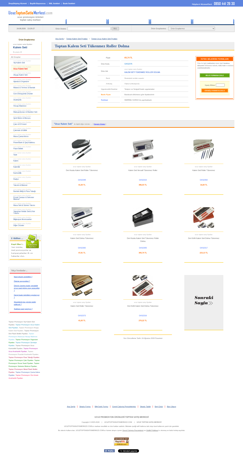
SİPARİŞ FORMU (129, 22)
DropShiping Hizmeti (18, 3)
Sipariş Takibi (145, 407)
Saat (22, 154)
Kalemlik (22, 166)
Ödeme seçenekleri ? (22, 281)
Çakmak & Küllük (22, 129)
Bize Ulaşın (171, 407)
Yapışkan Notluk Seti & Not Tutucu (24, 211)
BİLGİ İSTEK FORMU (171, 22)
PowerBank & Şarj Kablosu (24, 141)
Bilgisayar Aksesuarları (22, 218)
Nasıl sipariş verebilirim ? (23, 277)
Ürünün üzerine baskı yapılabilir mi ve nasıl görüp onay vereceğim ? (27, 288)
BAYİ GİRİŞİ (213, 22)
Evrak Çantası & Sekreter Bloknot (23, 197)
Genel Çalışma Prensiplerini (132, 430)
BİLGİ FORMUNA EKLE (215, 75)
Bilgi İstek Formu (101, 407)
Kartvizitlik (22, 172)
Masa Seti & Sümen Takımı (24, 204)
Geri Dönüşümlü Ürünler (23, 93)
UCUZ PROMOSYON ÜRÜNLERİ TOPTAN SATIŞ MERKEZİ (122, 417)
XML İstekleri (54, 3)
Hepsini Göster (99, 124)
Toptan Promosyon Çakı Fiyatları (21, 360)
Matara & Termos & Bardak (24, 87)
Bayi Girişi (159, 407)
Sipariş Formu (85, 407)
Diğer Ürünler (22, 224)
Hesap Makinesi (22, 105)
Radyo (22, 178)
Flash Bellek (22, 148)
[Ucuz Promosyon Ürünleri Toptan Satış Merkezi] (30, 15)
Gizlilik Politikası (152, 430)
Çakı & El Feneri (22, 123)
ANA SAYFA (86, 22)
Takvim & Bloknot (22, 184)
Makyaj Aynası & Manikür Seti (25, 111)
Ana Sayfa (59, 39)
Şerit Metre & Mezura (22, 117)
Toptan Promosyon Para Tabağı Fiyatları (24, 357)
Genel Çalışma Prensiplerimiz (124, 407)
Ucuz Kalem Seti (22, 68)
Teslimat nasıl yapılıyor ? (23, 309)
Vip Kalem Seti (22, 62)
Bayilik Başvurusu (38, 3)
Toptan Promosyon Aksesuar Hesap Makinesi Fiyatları (23, 336)
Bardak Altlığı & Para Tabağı (24, 190)
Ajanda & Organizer (22, 80)
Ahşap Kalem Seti (22, 74)
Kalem (22, 160)
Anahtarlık (22, 99)
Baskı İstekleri (69, 3)
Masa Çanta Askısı (22, 135)
